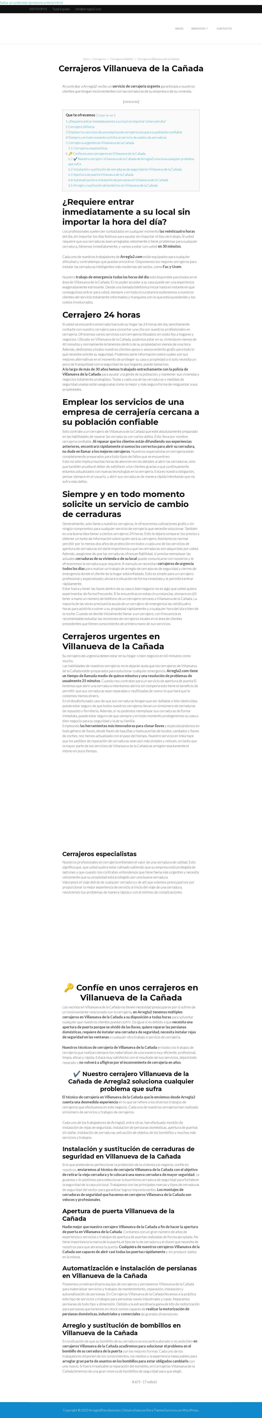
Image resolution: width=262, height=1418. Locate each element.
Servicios (198, 28)
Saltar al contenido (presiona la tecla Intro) (31, 2)
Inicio (179, 28)
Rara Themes (156, 1410)
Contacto (224, 28)
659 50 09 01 (38, 9)
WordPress (190, 1410)
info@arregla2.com (88, 9)
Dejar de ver (106, 115)
